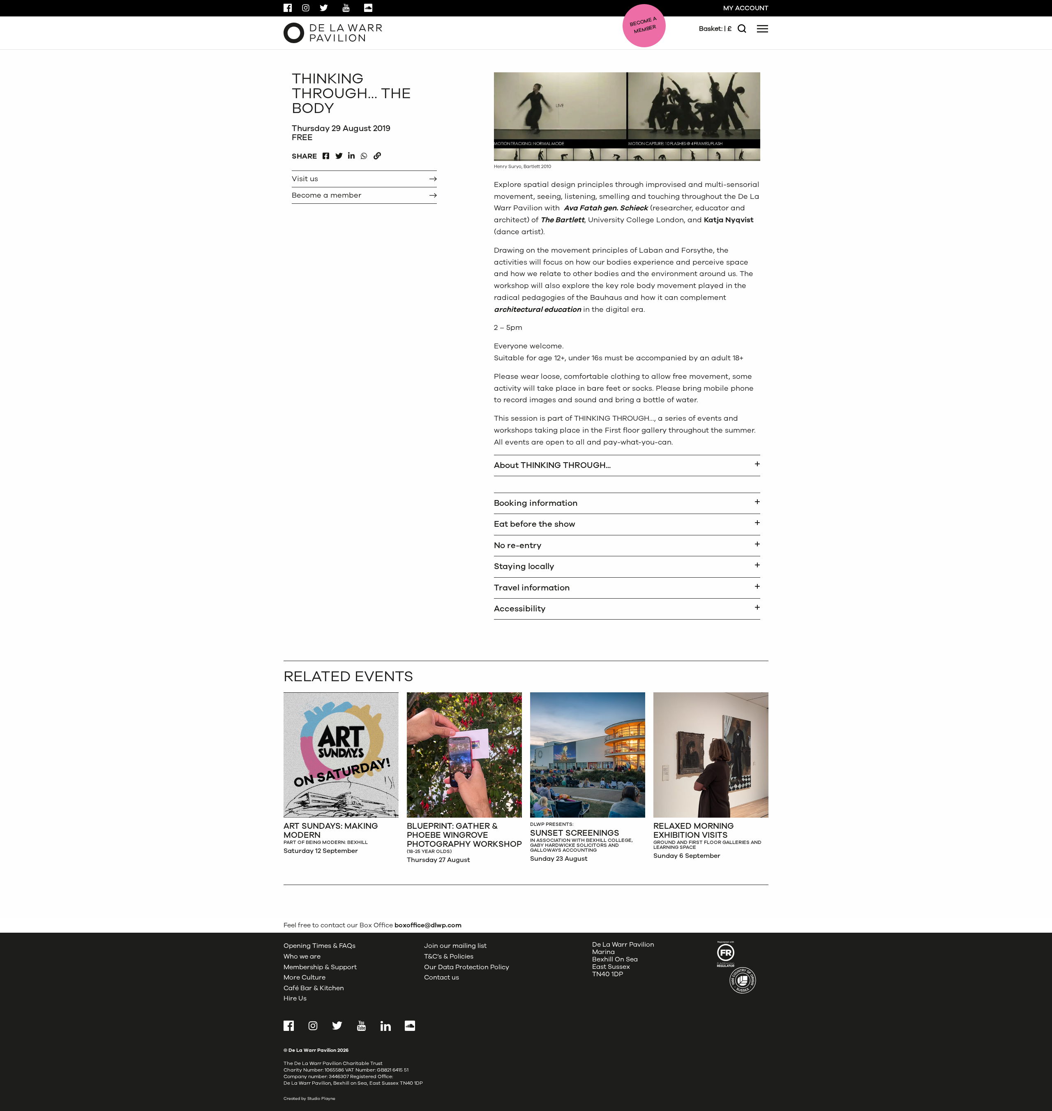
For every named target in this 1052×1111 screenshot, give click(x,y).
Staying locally (524, 566)
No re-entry (518, 545)
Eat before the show (534, 524)
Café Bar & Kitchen (314, 988)
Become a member (326, 195)
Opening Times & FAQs (319, 945)
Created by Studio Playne (309, 1099)
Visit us (305, 179)
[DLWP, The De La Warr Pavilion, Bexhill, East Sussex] (333, 32)
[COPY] (377, 153)
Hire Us (295, 998)
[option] (341, 775)
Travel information (532, 587)
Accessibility (520, 608)
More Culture (304, 977)
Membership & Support (320, 967)
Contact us (441, 977)
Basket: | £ (715, 28)
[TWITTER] (338, 153)
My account (745, 8)
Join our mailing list (455, 945)
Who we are (302, 956)
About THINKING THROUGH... (552, 465)
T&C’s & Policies (448, 956)
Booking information (536, 503)
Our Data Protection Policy (466, 967)
